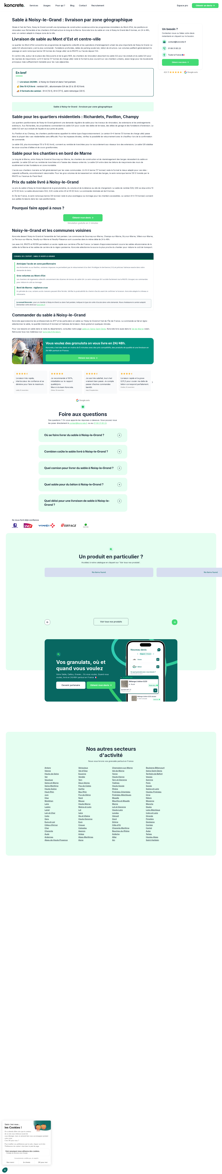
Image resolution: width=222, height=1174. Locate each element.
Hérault (115, 816)
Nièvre (149, 798)
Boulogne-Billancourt (155, 768)
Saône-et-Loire (152, 789)
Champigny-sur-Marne (122, 768)
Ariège (81, 834)
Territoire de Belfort (154, 774)
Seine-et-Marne (52, 783)
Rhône (115, 789)
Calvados (82, 828)
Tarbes (149, 834)
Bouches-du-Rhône (120, 831)
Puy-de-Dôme (84, 795)
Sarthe (81, 789)
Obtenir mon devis (82, 218)
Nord (80, 798)
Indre (47, 816)
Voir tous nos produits (111, 621)
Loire (47, 804)
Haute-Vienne (118, 777)
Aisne (80, 840)
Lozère (47, 807)
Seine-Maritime (51, 786)
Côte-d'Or (116, 825)
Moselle (115, 798)
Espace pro (182, 5)
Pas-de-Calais (84, 786)
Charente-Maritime (120, 828)
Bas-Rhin (82, 792)
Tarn (80, 780)
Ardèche (116, 834)
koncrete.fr (41, 305)
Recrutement (97, 5)
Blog (72, 5)
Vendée (81, 777)
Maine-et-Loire (84, 807)
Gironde (149, 816)
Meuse (81, 801)
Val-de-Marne (137, 329)
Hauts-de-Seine (52, 774)
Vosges (149, 777)
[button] (34, 5)
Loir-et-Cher (50, 813)
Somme (149, 780)
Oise (47, 798)
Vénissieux (83, 768)
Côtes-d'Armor (51, 825)
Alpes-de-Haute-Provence (56, 840)
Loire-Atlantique (153, 810)
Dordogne (150, 822)
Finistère (150, 819)
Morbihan (49, 801)
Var (46, 777)
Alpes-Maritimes (85, 837)
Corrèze (149, 825)
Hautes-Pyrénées (153, 792)
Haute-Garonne (85, 819)
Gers (47, 819)
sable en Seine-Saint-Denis (94, 329)
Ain (113, 840)
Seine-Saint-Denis (154, 771)
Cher (47, 828)
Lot (79, 810)
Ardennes (49, 837)
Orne (148, 795)
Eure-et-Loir (50, 822)
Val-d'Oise (83, 771)
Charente (49, 831)
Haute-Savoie (118, 786)
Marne (115, 804)
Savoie (149, 786)
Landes (115, 813)
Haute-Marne (84, 804)
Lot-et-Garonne (119, 807)
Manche (149, 804)
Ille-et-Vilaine (84, 816)
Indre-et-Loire (152, 813)
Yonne (115, 774)
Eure (80, 822)
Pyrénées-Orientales (121, 792)
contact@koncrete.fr (78, 423)
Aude (47, 834)
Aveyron (81, 831)
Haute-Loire (117, 810)
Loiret (47, 810)
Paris (148, 783)
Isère (80, 813)
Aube (148, 831)
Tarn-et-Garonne (119, 780)
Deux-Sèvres (84, 783)
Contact (83, 5)
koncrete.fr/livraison (51, 332)
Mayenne (150, 801)
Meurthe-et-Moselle (121, 801)
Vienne (48, 771)
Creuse (81, 825)
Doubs (149, 807)
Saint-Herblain (152, 840)
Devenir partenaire (71, 685)
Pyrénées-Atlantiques (121, 795)
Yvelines (115, 783)
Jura (46, 795)
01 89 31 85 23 (100, 423)
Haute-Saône (51, 789)
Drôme (115, 822)
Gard (114, 819)
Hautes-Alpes (152, 837)
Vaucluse (49, 780)
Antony (48, 768)
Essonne (82, 774)
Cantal (149, 828)
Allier (114, 837)
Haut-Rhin (49, 792)
